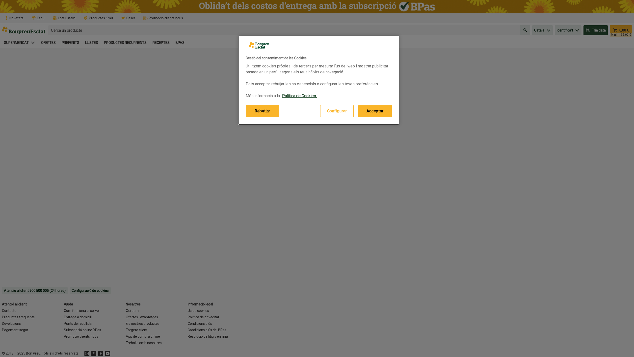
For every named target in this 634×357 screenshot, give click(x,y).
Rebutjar (262, 111)
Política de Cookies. (299, 95)
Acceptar (375, 111)
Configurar (337, 111)
